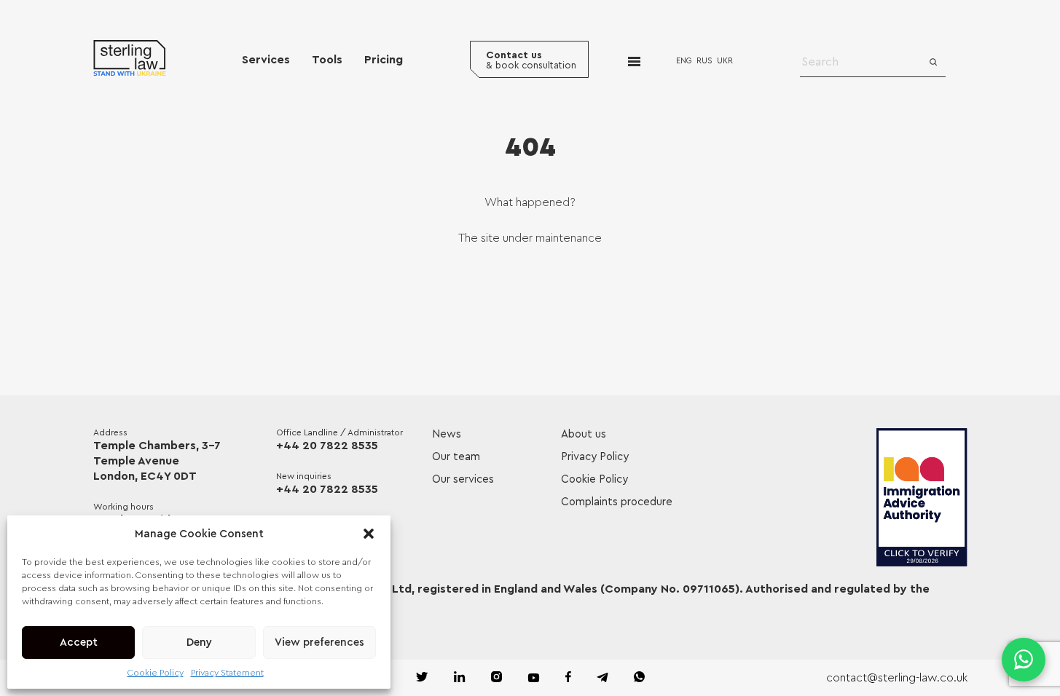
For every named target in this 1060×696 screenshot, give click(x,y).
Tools (327, 60)
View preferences (319, 642)
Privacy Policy (595, 456)
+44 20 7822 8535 (327, 445)
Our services (463, 479)
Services (266, 60)
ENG (684, 61)
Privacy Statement (227, 672)
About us (583, 434)
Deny (199, 642)
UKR (725, 61)
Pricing (383, 60)
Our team (456, 456)
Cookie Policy (155, 672)
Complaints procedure (616, 502)
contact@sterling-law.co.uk (896, 678)
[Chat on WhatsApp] (1023, 659)
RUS (704, 61)
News (446, 434)
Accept (79, 642)
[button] (368, 533)
